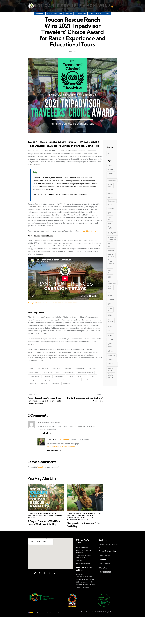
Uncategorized (73, 520)
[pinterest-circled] (39, 573)
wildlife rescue (110, 369)
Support (110, 339)
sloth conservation (112, 282)
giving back (110, 218)
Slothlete (111, 299)
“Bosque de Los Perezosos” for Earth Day (83, 525)
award (31, 368)
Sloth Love (110, 309)
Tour (57, 372)
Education (39, 13)
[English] (29, 613)
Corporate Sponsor (76, 513)
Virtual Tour (55, 383)
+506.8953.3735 (105, 572)
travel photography (47, 380)
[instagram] (49, 573)
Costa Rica (32, 513)
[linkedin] (54, 573)
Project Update (95, 13)
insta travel (68, 368)
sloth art (109, 271)
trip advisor (32, 383)
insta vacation (80, 368)
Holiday (52, 513)
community (111, 177)
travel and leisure (68, 372)
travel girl (70, 376)
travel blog (46, 376)
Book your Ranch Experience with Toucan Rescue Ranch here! (52, 303)
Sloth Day (110, 287)
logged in (40, 467)
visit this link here (89, 231)
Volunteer (111, 355)
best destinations (43, 368)
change (110, 169)
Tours (107, 13)
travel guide (81, 376)
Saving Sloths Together (51, 515)
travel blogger (58, 376)
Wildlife (31, 518)
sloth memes (110, 320)
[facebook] (30, 573)
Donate (110, 193)
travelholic (87, 380)
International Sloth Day (112, 233)
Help (109, 223)
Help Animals (110, 227)
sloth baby (109, 276)
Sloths (110, 335)
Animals (110, 165)
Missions (69, 13)
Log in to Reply (43, 433)
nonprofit (111, 250)
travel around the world (85, 372)
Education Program (54, 13)
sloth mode (110, 325)
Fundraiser (43, 513)
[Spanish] (31, 613)
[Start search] (116, 6)
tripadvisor (44, 383)
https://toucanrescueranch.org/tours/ (61, 446)
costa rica (110, 185)
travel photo (33, 380)
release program (111, 255)
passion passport (34, 372)
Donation (111, 197)
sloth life (109, 304)
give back (109, 213)
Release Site (88, 518)
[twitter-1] (35, 573)
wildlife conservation (112, 364)
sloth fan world (110, 293)
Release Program (74, 518)
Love (109, 243)
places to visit (48, 372)
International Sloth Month (112, 238)
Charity (110, 173)
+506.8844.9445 (105, 555)
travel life (92, 376)
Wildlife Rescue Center (110, 375)
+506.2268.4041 (105, 564)
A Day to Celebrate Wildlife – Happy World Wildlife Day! (44, 523)
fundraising (111, 208)
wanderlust (66, 383)
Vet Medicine (111, 351)
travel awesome (34, 376)
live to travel (92, 368)
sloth (109, 267)
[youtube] (44, 573)
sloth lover (109, 314)
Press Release (81, 13)
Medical (110, 247)
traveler (77, 380)
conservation (112, 180)
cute (109, 190)
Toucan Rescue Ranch (110, 344)
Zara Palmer (63, 439)
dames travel (56, 368)
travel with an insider (64, 380)
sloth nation (110, 331)
